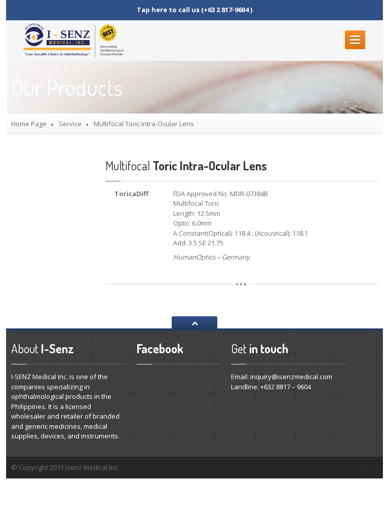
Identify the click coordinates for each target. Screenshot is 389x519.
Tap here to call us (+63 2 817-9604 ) (194, 9)
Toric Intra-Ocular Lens (186, 165)
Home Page (29, 123)
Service (70, 123)
